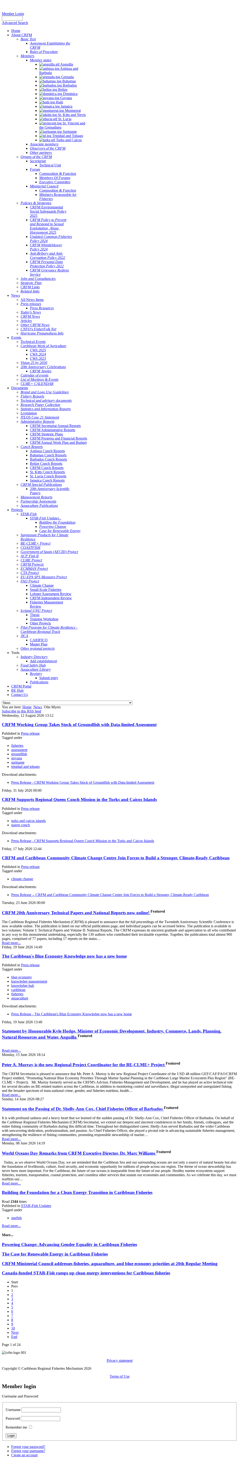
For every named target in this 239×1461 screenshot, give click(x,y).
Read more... (11, 943)
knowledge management (29, 981)
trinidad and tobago (25, 767)
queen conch (20, 825)
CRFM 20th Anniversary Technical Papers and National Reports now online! (76, 912)
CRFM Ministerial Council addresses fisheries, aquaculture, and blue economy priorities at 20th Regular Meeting (110, 1263)
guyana (16, 758)
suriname (18, 762)
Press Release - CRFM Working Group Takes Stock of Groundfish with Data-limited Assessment (82, 782)
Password (13, 1418)
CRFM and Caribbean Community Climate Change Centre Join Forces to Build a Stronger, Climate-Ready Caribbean (116, 857)
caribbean (18, 990)
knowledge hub (22, 986)
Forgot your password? (28, 1447)
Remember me (16, 1427)
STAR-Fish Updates (36, 1206)
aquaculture (19, 998)
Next (14, 1332)
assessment (19, 750)
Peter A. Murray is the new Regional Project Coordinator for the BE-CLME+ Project (84, 1064)
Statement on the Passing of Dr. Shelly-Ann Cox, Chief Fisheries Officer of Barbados (83, 1109)
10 (13, 1328)
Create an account (24, 1455)
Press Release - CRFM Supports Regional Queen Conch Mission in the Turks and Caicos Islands (82, 841)
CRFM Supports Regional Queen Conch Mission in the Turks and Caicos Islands (79, 799)
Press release (30, 733)
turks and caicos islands (28, 821)
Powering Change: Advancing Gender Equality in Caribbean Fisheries (69, 1244)
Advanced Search (15, 23)
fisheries (17, 746)
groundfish (19, 754)
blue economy (21, 977)
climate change (22, 879)
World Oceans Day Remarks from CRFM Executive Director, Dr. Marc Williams (79, 1153)
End (14, 1337)
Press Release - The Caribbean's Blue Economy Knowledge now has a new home (71, 1014)
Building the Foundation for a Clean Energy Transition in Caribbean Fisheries (77, 1192)
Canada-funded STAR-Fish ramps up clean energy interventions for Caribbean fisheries (86, 1272)
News (37, 707)
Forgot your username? (28, 1451)
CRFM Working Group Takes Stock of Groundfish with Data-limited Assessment (79, 724)
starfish (16, 1218)
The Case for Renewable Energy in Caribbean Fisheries (55, 1254)
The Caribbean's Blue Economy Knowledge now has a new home (64, 956)
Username (13, 1410)
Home (27, 707)
